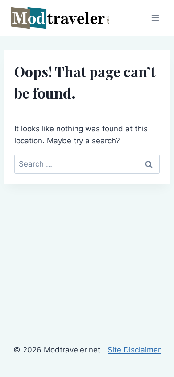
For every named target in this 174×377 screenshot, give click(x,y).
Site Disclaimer (134, 349)
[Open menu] (155, 18)
